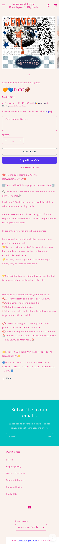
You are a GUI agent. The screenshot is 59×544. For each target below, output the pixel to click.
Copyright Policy (14, 487)
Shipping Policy (13, 466)
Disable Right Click (27, 540)
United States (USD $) (28, 527)
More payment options (29, 168)
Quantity (6, 135)
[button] (3, 5)
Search (9, 460)
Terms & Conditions (15, 473)
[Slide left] (23, 75)
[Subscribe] (49, 436)
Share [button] (8, 378)
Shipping (5, 106)
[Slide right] (36, 75)
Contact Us (11, 494)
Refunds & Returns (15, 480)
